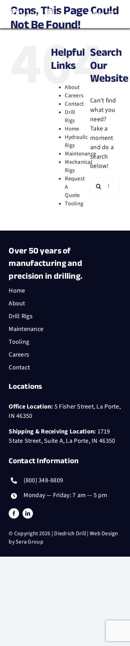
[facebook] (14, 513)
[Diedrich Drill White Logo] (37, 8)
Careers (74, 95)
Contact (74, 104)
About (72, 87)
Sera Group (29, 542)
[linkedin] (28, 513)
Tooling (74, 203)
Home (72, 129)
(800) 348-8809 (43, 480)
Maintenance (80, 154)
